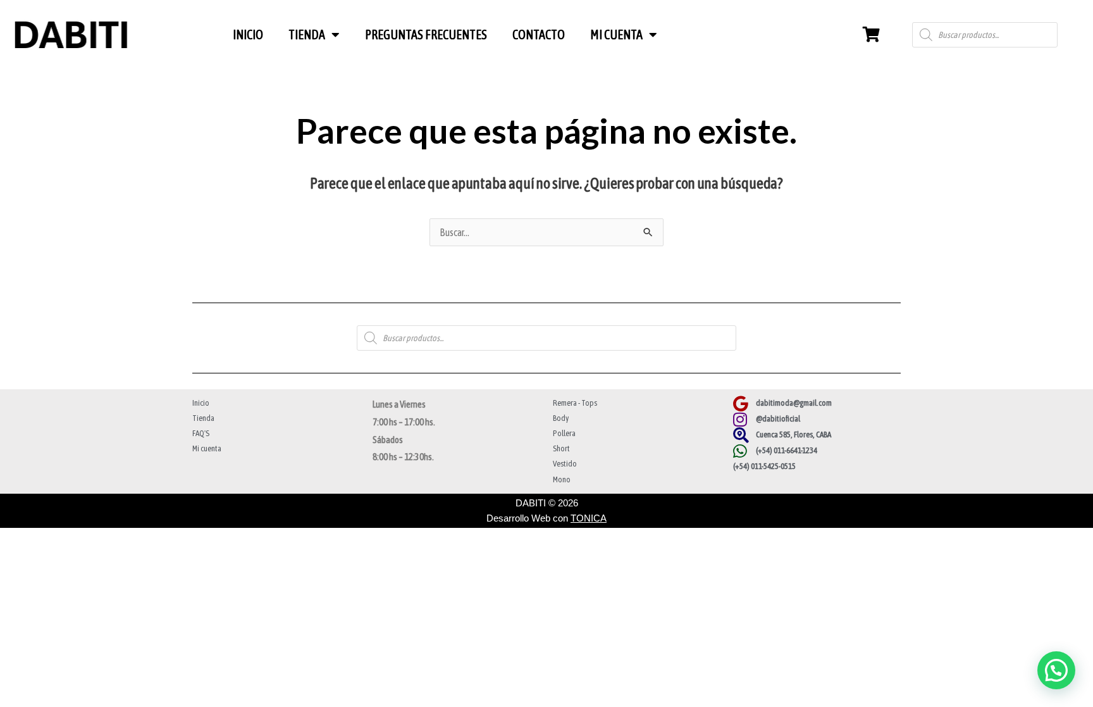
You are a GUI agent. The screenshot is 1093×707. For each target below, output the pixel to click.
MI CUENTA (616, 34)
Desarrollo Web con (546, 518)
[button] (1056, 670)
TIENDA (306, 34)
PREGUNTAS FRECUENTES (426, 34)
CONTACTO (538, 34)
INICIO (248, 34)
